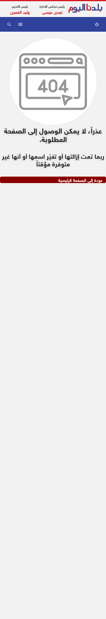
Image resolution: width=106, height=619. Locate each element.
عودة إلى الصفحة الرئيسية (80, 180)
